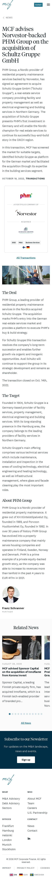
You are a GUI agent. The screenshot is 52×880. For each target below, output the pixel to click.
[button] (48, 5)
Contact (38, 5)
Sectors (7, 808)
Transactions (35, 178)
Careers (32, 808)
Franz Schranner (13, 608)
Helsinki (7, 835)
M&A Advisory (11, 798)
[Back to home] (7, 5)
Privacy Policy (26, 868)
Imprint (6, 868)
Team (30, 803)
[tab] (10, 714)
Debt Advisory (11, 803)
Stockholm (9, 849)
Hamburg (8, 830)
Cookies (45, 868)
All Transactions (26, 258)
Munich (6, 844)
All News (26, 723)
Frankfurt (8, 826)
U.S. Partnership (37, 813)
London (7, 840)
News (9, 17)
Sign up (26, 759)
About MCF (34, 798)
